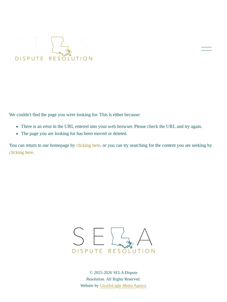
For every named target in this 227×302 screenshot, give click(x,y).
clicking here (88, 145)
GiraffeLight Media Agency (123, 285)
